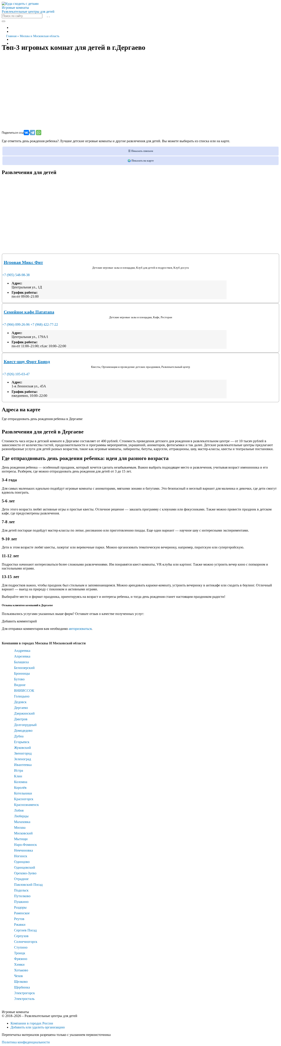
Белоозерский (24, 668)
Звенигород (23, 753)
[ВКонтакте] (26, 132)
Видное (19, 685)
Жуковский (22, 747)
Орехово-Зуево (25, 873)
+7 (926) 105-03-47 (16, 374)
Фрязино (20, 959)
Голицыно (21, 696)
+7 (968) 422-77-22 (44, 324)
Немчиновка (23, 850)
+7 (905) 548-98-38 (16, 275)
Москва (19, 827)
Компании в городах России (32, 1023)
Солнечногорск (25, 942)
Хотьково (21, 970)
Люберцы (21, 816)
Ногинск (20, 856)
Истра (18, 770)
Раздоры (20, 907)
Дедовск (20, 702)
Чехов (18, 976)
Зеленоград (22, 759)
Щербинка (22, 987)
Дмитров (20, 719)
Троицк (19, 953)
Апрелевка (22, 656)
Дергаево (21, 708)
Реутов (19, 919)
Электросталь (24, 999)
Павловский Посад (28, 884)
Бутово (19, 679)
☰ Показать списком (140, 151)
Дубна (18, 736)
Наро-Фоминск (25, 845)
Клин (18, 776)
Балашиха (21, 662)
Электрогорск (24, 993)
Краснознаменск (26, 805)
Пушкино (21, 902)
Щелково (21, 981)
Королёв (20, 787)
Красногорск (23, 799)
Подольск (21, 890)
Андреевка (22, 650)
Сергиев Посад (25, 930)
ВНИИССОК (24, 690)
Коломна (20, 782)
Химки (19, 964)
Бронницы (22, 673)
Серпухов (21, 936)
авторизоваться (80, 629)
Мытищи (21, 839)
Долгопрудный (25, 725)
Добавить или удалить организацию (38, 1027)
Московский (23, 833)
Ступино (20, 947)
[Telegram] (32, 132)
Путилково (22, 896)
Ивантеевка (23, 765)
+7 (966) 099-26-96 (16, 324)
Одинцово (22, 862)
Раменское (22, 913)
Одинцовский (24, 867)
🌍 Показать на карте (141, 160)
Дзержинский (24, 713)
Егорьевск (21, 742)
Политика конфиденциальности (26, 1042)
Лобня (18, 810)
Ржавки (19, 924)
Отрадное (21, 879)
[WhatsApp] (38, 132)
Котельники (23, 793)
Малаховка (22, 822)
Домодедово (23, 730)
